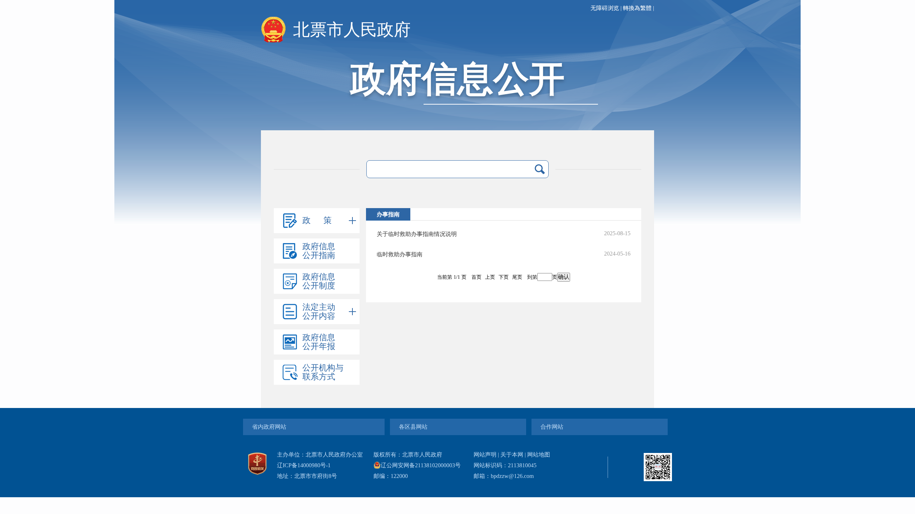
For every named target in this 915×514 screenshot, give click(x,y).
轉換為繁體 (637, 8)
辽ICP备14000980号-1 (304, 465)
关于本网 (511, 455)
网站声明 (485, 455)
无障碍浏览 (604, 8)
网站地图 (538, 455)
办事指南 (388, 214)
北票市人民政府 (352, 29)
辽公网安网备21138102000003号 (421, 465)
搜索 (539, 169)
